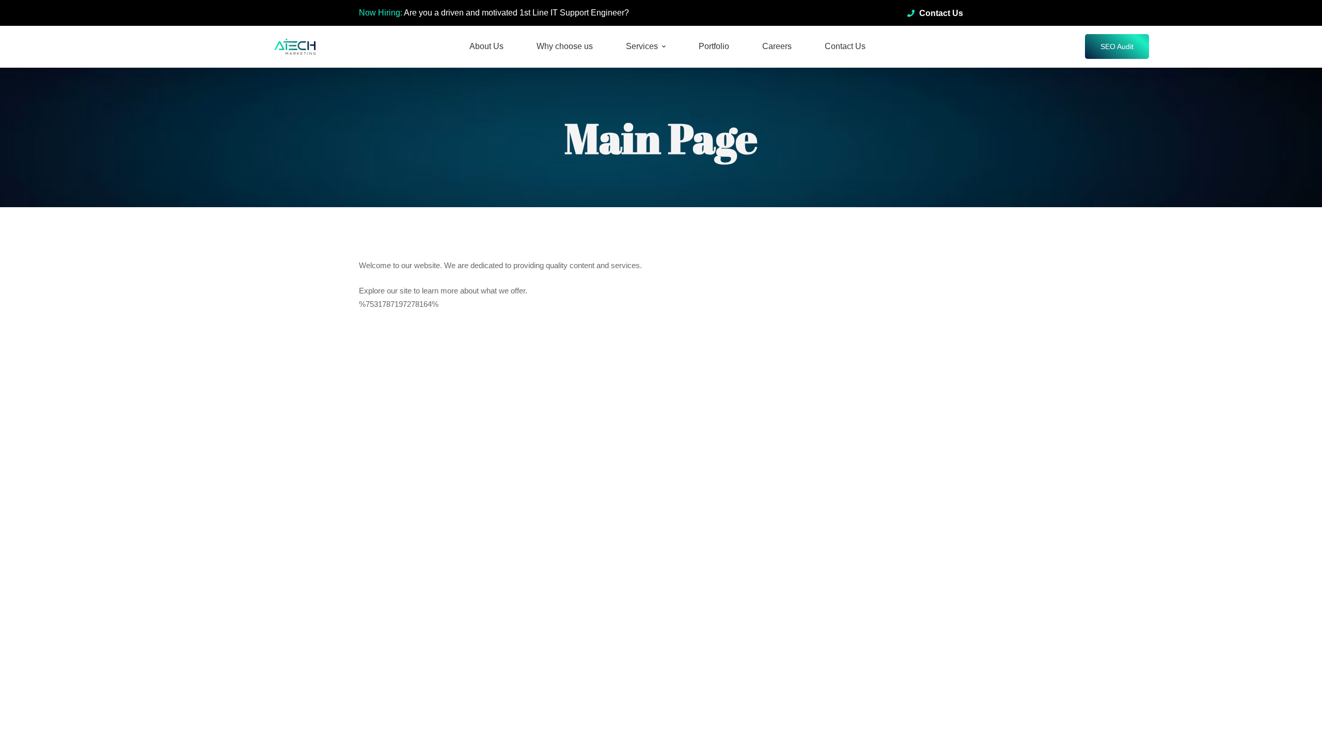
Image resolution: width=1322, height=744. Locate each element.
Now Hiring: (380, 12)
